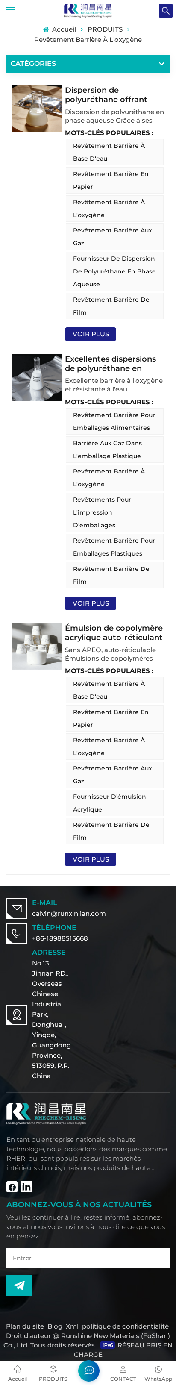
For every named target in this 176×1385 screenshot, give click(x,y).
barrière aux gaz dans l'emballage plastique (107, 449)
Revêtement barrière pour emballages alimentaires (114, 421)
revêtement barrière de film (111, 306)
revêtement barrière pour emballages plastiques (114, 547)
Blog (54, 1326)
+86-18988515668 (60, 938)
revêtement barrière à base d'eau (109, 152)
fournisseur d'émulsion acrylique (109, 803)
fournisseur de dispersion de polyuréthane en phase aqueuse (114, 271)
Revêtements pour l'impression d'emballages (102, 512)
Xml (72, 1326)
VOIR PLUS (91, 334)
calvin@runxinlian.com (69, 913)
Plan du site (26, 1326)
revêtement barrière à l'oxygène (109, 208)
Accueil (63, 29)
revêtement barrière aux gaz (112, 236)
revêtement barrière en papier (111, 180)
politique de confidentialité (125, 1326)
